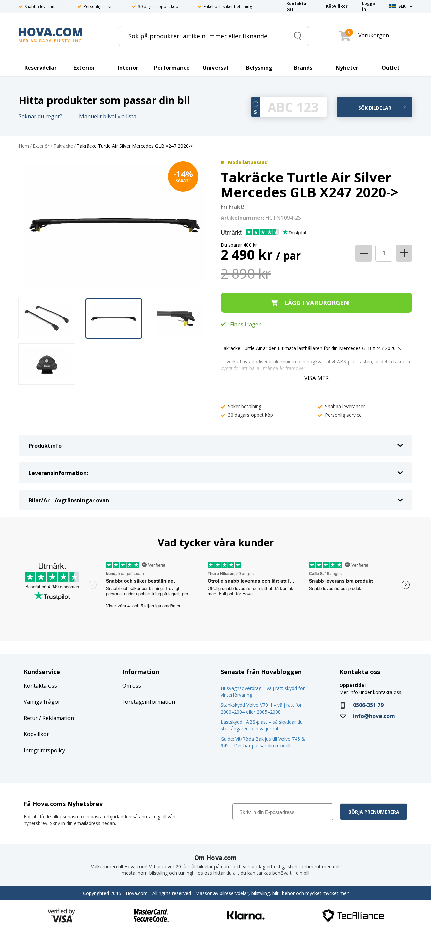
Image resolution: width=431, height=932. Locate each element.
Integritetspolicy (44, 750)
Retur (31, 718)
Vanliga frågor (42, 701)
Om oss (131, 685)
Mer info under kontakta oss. (371, 692)
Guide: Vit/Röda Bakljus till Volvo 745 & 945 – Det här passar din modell (263, 742)
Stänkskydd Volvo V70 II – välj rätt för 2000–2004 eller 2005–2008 (261, 708)
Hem (24, 146)
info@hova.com (374, 716)
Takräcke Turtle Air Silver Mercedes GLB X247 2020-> (135, 146)
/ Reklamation (56, 718)
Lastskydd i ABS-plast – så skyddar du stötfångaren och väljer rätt (262, 725)
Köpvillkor (36, 734)
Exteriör (41, 146)
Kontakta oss (40, 685)
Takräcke (63, 146)
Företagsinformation (148, 701)
